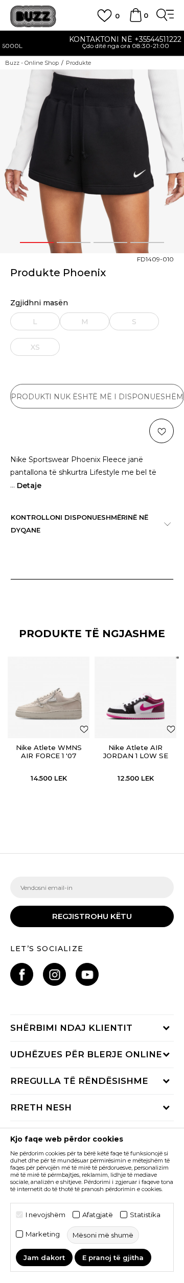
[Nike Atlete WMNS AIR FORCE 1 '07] (48, 697)
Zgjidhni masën (39, 303)
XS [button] (35, 347)
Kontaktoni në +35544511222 (92, 39)
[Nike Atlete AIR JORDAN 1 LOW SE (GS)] (135, 697)
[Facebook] (21, 974)
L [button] (35, 321)
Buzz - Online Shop (32, 62)
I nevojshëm (45, 1215)
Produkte (78, 62)
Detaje (29, 485)
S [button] (134, 321)
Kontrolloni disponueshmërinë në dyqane (79, 523)
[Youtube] (87, 974)
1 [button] (36, 242)
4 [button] (147, 242)
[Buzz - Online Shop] (33, 16)
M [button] (84, 321)
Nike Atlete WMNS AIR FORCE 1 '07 (49, 751)
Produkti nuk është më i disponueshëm (97, 396)
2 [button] (74, 242)
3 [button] (110, 242)
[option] (92, 43)
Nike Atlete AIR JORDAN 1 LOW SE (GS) (135, 755)
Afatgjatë (97, 1215)
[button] (161, 431)
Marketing (43, 1234)
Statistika (145, 1215)
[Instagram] (54, 974)
